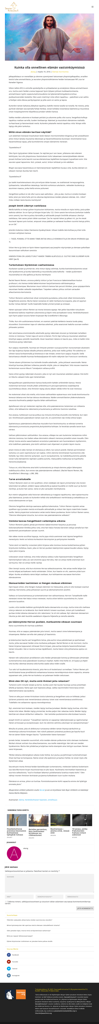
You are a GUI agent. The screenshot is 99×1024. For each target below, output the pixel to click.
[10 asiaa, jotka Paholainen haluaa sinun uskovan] (82, 820)
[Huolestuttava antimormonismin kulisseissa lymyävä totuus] (17, 820)
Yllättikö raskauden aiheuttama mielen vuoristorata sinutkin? (29, 920)
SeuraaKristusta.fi (70, 997)
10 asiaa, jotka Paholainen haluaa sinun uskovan (79, 832)
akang (33, 72)
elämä (21, 800)
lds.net (42, 790)
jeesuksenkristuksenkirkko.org (64, 1011)
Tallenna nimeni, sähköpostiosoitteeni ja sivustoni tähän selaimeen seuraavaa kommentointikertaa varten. (47, 902)
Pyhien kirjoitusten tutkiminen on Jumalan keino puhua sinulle (29, 941)
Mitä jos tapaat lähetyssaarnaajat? (20, 936)
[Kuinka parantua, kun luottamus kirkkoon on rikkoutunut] (39, 820)
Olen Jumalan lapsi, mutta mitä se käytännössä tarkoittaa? (29, 931)
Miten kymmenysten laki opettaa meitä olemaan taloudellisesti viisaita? (33, 925)
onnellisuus (52, 800)
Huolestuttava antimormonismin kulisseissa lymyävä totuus (16, 832)
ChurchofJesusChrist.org (43, 1013)
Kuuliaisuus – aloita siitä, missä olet (59, 831)
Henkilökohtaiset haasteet (36, 800)
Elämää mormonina (60, 72)
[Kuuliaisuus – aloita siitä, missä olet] (60, 820)
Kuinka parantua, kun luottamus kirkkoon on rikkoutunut (38, 832)
